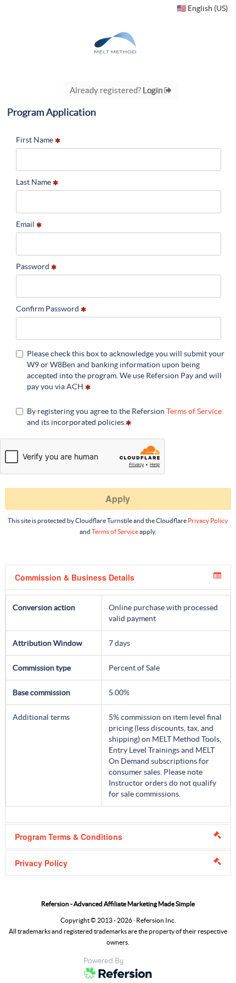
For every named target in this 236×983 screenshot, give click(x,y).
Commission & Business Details (74, 577)
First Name (35, 139)
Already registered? (117, 90)
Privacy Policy (208, 520)
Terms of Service (194, 411)
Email (26, 224)
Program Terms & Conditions (68, 836)
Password (33, 266)
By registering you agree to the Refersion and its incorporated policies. (124, 417)
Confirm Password (48, 308)
